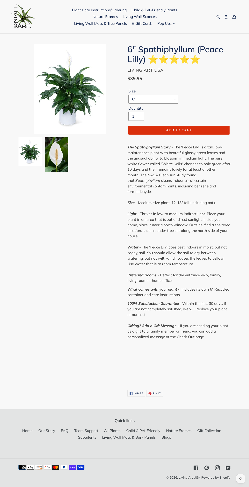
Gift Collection (209, 430)
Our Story (46, 430)
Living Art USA (189, 477)
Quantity (135, 108)
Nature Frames (178, 430)
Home (27, 430)
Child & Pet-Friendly (143, 430)
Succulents (87, 437)
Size (132, 91)
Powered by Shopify (216, 477)
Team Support (86, 430)
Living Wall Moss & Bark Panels (129, 437)
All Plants (112, 430)
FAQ (64, 430)
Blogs (166, 437)
